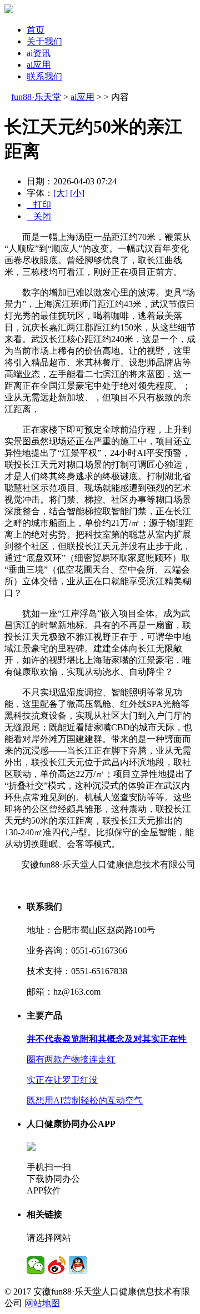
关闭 (39, 216)
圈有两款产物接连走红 (71, 1059)
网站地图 (42, 1303)
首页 (35, 29)
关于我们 (44, 41)
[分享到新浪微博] (57, 1265)
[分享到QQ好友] (78, 1265)
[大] (60, 193)
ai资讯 (39, 53)
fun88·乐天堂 (36, 97)
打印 (39, 204)
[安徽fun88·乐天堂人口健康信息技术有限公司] (8, 10)
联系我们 (44, 76)
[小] (77, 193)
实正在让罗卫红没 (62, 1080)
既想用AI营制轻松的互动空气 (85, 1100)
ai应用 (39, 64)
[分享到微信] (35, 1265)
